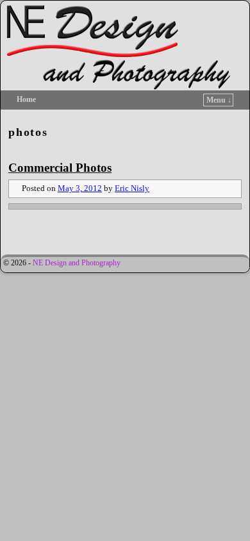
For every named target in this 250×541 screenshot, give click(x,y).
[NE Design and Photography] (125, 45)
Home (26, 99)
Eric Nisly (132, 188)
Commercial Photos (60, 167)
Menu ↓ (218, 100)
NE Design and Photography (77, 262)
